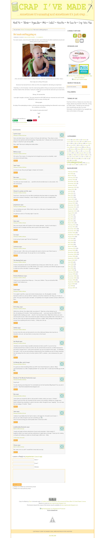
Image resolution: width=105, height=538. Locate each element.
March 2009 (71, 270)
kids (68, 151)
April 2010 (70, 244)
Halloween (73, 149)
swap (87, 158)
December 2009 (72, 252)
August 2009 (71, 260)
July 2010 (70, 238)
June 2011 (70, 217)
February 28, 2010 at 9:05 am (20, 364)
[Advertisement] (79, 123)
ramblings (73, 156)
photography (78, 154)
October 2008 (71, 280)
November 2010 (72, 230)
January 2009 (71, 274)
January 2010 (71, 250)
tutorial (73, 160)
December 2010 (72, 228)
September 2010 (72, 234)
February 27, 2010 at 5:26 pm (20, 329)
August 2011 (71, 213)
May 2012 (70, 195)
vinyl (79, 164)
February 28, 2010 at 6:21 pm (20, 413)
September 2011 (72, 211)
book (79, 139)
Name (36, 459)
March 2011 (71, 222)
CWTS (83, 141)
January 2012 (71, 203)
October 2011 (71, 209)
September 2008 (72, 281)
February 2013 (72, 177)
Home (22, 29)
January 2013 (71, 179)
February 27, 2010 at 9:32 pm (20, 343)
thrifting (68, 160)
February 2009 (72, 272)
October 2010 (71, 232)
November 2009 (72, 254)
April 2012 (70, 197)
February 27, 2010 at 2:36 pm (20, 236)
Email (36, 463)
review (84, 156)
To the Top (52, 535)
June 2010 (71, 240)
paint (68, 154)
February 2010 (72, 248)
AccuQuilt (69, 139)
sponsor (82, 158)
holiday (79, 149)
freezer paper (85, 145)
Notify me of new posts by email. (22, 488)
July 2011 (70, 215)
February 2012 (72, 201)
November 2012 (72, 183)
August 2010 (71, 236)
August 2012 (71, 189)
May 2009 (70, 266)
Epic (77, 143)
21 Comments (39, 37)
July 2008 (70, 285)
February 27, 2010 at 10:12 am (20, 135)
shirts (70, 158)
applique (74, 139)
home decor (85, 149)
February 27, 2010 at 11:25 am (20, 192)
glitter (85, 147)
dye (73, 143)
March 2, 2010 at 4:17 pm (19, 428)
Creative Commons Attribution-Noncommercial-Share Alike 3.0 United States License (64, 501)
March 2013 (71, 175)
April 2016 (70, 173)
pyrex (88, 154)
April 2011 (70, 220)
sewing (89, 156)
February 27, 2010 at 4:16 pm (20, 291)
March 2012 (71, 199)
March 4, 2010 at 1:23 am (19, 446)
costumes (69, 141)
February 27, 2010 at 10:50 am (20, 167)
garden (73, 147)
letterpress (73, 151)
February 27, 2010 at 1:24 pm (20, 222)
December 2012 (72, 181)
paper (72, 154)
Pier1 (84, 154)
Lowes (79, 151)
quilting (68, 156)
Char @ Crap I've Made (29, 37)
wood (84, 164)
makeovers (69, 152)
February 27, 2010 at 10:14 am (20, 153)
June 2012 (71, 193)
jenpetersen (29, 456)
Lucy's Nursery (86, 151)
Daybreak (89, 141)
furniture (68, 147)
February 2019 (72, 171)
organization (81, 152)
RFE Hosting (68, 531)
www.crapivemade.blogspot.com (57, 503)
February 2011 (72, 224)
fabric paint (71, 145)
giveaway (79, 147)
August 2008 (71, 283)
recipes (79, 156)
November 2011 (72, 207)
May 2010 (70, 242)
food (80, 145)
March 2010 (71, 246)
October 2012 (71, 185)
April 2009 (70, 268)
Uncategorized (29, 29)
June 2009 (71, 264)
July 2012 (70, 191)
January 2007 (71, 287)
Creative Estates (76, 141)
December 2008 (72, 276)
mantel (75, 152)
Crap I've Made (52, 10)
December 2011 (72, 205)
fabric (81, 143)
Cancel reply (38, 456)
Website (37, 467)
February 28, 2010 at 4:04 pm (20, 395)
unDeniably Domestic (19, 437)
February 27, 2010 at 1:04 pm (20, 206)
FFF (76, 145)
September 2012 (72, 187)
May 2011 (70, 219)
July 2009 (70, 262)
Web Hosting (58, 531)
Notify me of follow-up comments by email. (25, 486)
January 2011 (71, 226)
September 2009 (72, 258)
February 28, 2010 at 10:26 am (20, 379)
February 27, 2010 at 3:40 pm (20, 262)
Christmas (84, 139)
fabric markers (88, 143)
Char (30, 501)
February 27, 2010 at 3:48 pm (20, 277)
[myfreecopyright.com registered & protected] (52, 508)
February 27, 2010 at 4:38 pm (20, 308)
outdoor (87, 152)
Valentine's (73, 164)
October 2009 (71, 256)
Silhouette (76, 158)
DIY (69, 143)
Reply (15, 147)
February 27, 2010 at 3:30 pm (20, 248)
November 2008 (72, 278)
